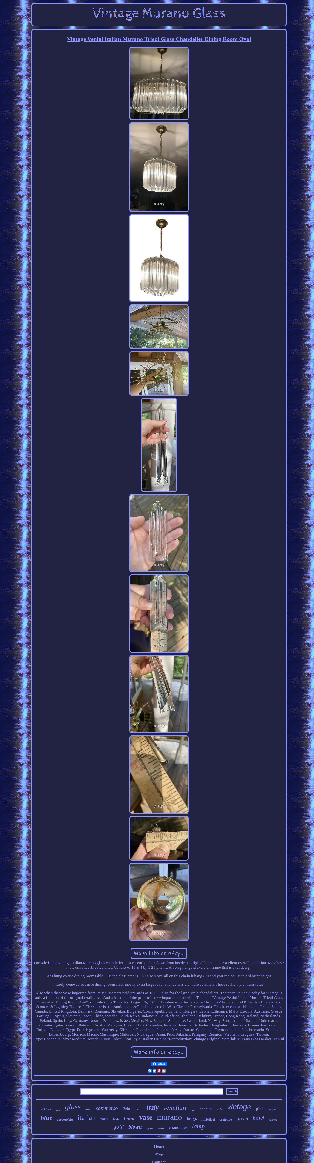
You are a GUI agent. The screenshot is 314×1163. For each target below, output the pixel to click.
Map (159, 1154)
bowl (258, 1118)
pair (104, 1119)
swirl (161, 1128)
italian (86, 1117)
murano (169, 1116)
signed (149, 1128)
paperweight (65, 1119)
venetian (174, 1107)
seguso (273, 1109)
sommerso (107, 1108)
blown (135, 1127)
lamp (198, 1126)
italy (153, 1107)
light (126, 1109)
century (206, 1109)
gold (118, 1126)
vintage (239, 1107)
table (58, 1110)
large (192, 1118)
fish (116, 1119)
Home (159, 1146)
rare (193, 1110)
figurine (273, 1119)
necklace (45, 1109)
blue (46, 1117)
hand (129, 1118)
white (220, 1109)
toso (88, 1109)
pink (260, 1108)
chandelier (178, 1127)
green (242, 1118)
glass (73, 1107)
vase (145, 1117)
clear (138, 1109)
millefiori (208, 1119)
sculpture (226, 1119)
